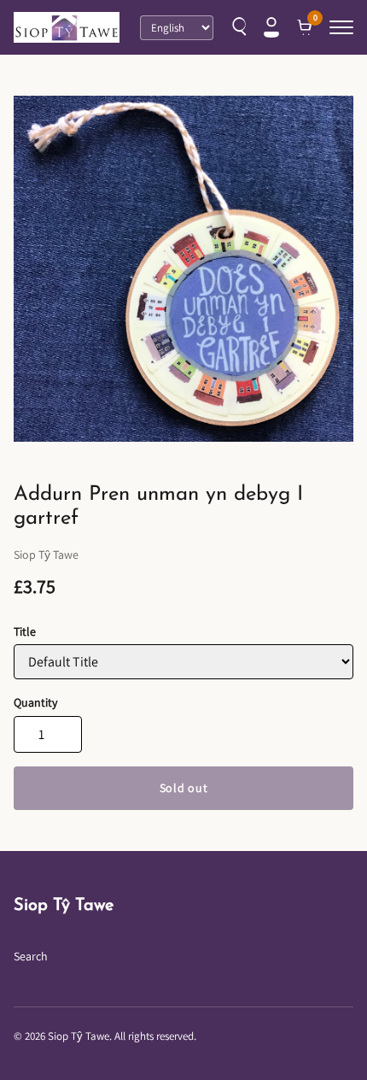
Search (31, 956)
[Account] (271, 27)
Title (25, 631)
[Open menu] (341, 27)
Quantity (35, 702)
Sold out (184, 787)
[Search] (237, 27)
